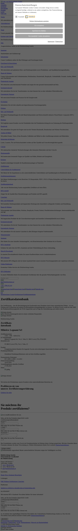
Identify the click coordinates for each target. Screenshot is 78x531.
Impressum (51, 41)
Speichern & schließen (39, 31)
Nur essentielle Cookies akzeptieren (39, 36)
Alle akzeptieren (39, 25)
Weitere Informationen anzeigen (39, 21)
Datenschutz (59, 41)
